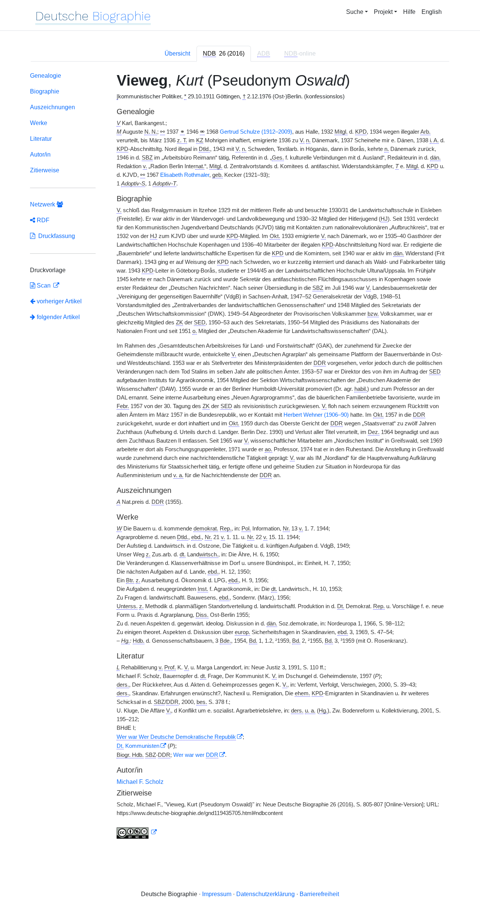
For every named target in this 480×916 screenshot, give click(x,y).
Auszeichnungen (52, 107)
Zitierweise (44, 170)
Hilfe (409, 12)
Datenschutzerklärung (265, 894)
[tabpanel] (240, 456)
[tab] (223, 54)
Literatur (41, 139)
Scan (43, 285)
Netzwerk (43, 204)
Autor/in (40, 154)
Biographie (44, 91)
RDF (42, 220)
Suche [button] (354, 12)
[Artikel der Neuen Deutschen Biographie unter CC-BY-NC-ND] (137, 832)
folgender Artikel (57, 317)
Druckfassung (55, 236)
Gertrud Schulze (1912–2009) (256, 132)
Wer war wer (195, 755)
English (432, 12)
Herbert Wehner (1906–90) (316, 415)
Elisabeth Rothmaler (184, 175)
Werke (38, 123)
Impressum (216, 894)
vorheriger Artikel (59, 301)
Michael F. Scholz (140, 782)
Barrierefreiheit (319, 894)
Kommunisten (138, 746)
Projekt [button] (383, 12)
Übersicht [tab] (177, 53)
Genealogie (45, 75)
